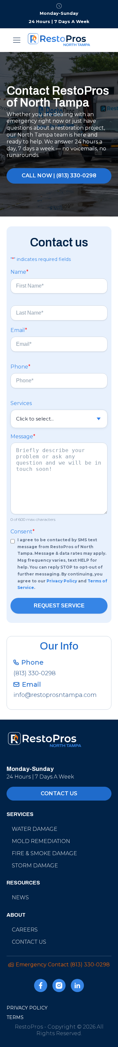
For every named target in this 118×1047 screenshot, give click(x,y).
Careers (25, 930)
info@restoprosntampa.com (55, 695)
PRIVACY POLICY (27, 1008)
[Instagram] (59, 986)
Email (18, 330)
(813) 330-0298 (34, 673)
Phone (20, 367)
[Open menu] (17, 40)
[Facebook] (40, 986)
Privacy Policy (62, 580)
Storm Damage (35, 865)
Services (21, 403)
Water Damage (34, 829)
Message (22, 436)
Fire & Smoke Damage (44, 853)
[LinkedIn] (77, 986)
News (20, 897)
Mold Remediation (41, 841)
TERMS (15, 1017)
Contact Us (29, 942)
